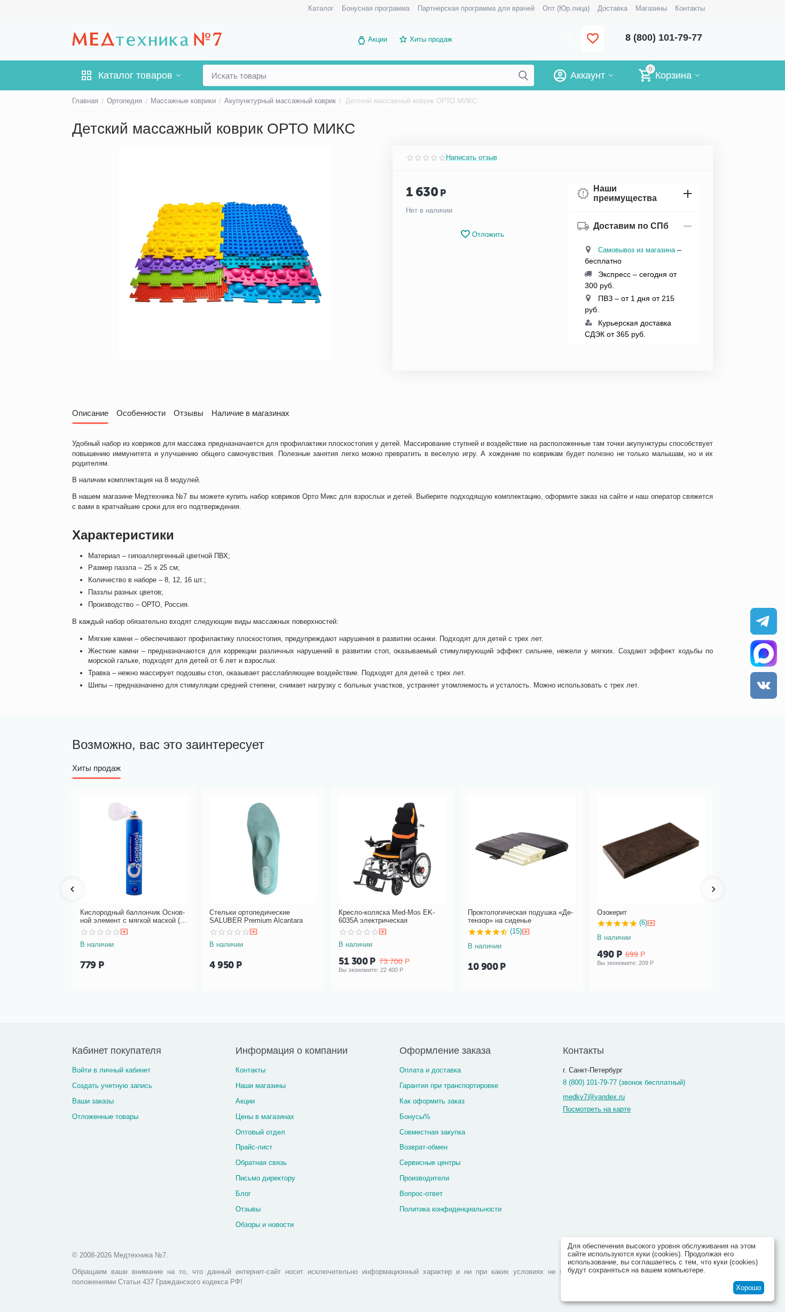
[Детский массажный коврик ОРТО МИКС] (225, 252)
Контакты (250, 1070)
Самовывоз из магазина (636, 250)
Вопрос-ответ (421, 1194)
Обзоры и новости (265, 1225)
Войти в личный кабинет (111, 1070)
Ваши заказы (93, 1101)
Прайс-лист (254, 1147)
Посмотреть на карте (597, 1109)
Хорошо (748, 1288)
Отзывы (248, 1209)
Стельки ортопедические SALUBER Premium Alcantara (256, 916)
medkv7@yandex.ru (594, 1097)
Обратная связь (261, 1163)
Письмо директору (265, 1178)
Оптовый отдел (260, 1132)
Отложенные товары (105, 1117)
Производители (424, 1178)
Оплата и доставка (430, 1070)
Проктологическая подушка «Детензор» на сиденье (520, 916)
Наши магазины (261, 1086)
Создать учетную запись (112, 1086)
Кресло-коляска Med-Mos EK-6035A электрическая (387, 916)
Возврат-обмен (423, 1147)
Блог (243, 1194)
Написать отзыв (471, 157)
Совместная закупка (432, 1132)
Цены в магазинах (265, 1117)
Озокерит (612, 912)
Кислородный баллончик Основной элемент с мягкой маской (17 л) (133, 916)
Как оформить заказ (432, 1101)
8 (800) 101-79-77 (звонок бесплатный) (624, 1082)
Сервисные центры (429, 1163)
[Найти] (523, 75)
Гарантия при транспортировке (448, 1086)
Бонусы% (414, 1117)
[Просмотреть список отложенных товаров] (593, 39)
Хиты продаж (431, 39)
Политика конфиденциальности (450, 1209)
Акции (377, 39)
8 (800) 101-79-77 (663, 37)
